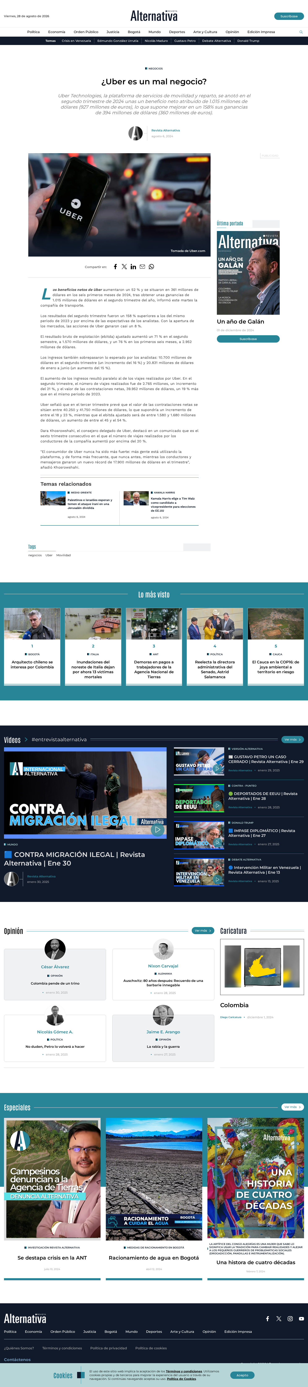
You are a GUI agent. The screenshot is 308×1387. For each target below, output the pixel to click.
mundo (12, 844)
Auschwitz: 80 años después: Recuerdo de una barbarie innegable (163, 983)
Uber (49, 555)
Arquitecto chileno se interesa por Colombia (32, 664)
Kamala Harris (164, 492)
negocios (156, 68)
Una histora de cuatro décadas (255, 1262)
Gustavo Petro (185, 41)
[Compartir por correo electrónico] (142, 267)
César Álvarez (55, 966)
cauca (277, 654)
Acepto (242, 1375)
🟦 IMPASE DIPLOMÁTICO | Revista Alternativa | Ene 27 (261, 833)
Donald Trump (248, 41)
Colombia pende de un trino (55, 983)
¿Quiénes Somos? (19, 1348)
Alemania (165, 973)
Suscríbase (289, 16)
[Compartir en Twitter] (124, 267)
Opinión (232, 32)
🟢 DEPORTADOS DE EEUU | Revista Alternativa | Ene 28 (263, 796)
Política (33, 32)
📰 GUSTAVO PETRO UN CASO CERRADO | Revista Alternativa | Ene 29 (266, 759)
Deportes (177, 32)
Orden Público (86, 32)
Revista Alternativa (165, 130)
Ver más (291, 739)
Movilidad (63, 555)
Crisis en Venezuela (76, 41)
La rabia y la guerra (163, 1047)
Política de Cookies (181, 1379)
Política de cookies (151, 1348)
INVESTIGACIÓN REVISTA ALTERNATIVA (54, 1247)
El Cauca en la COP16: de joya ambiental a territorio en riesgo (275, 667)
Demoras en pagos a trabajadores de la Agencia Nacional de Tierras (154, 669)
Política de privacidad (108, 1348)
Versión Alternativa (247, 748)
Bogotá (134, 32)
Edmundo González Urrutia (117, 41)
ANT (155, 654)
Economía (56, 32)
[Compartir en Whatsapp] (151, 267)
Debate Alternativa (216, 41)
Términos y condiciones (62, 1348)
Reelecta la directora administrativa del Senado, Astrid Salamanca (215, 669)
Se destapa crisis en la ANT (52, 1258)
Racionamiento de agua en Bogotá (154, 1258)
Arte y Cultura (205, 32)
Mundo (155, 32)
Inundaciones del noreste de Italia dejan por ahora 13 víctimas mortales (93, 669)
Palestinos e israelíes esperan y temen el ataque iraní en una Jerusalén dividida (90, 504)
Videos (12, 739)
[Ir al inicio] (154, 16)
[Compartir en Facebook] (115, 267)
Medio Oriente (81, 492)
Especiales (17, 1107)
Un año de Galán (240, 321)
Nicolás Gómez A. (55, 1031)
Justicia (113, 32)
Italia (95, 654)
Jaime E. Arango (163, 1031)
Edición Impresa (261, 32)
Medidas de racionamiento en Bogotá (155, 1247)
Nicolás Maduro (156, 41)
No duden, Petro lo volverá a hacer (55, 1047)
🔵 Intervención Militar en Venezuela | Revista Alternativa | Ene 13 (264, 870)
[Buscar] (301, 32)
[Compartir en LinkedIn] (133, 267)
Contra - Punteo (244, 785)
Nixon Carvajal (163, 965)
